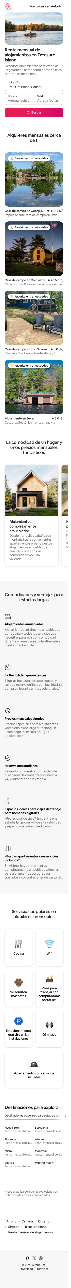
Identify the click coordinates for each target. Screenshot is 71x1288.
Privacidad (26, 1269)
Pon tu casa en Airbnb (45, 6)
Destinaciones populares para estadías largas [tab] (34, 1115)
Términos (43, 1269)
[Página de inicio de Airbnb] (8, 6)
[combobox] (34, 86)
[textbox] (19, 100)
